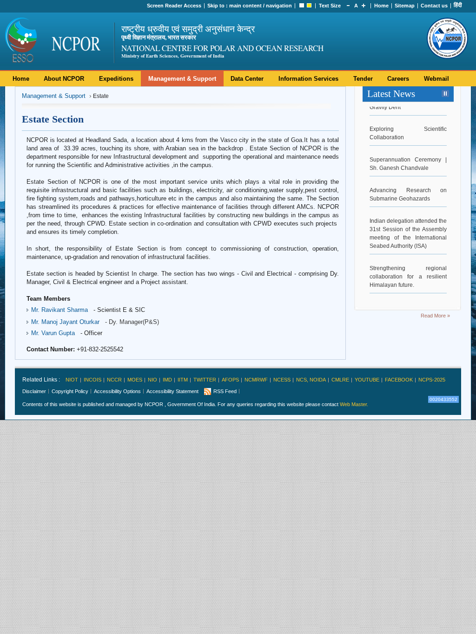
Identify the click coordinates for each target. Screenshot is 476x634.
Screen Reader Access (174, 5)
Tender (363, 78)
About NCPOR (64, 78)
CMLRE (340, 379)
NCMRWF (256, 379)
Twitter (204, 379)
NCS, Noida (311, 379)
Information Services (308, 78)
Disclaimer (34, 391)
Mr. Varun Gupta (53, 333)
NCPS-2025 (431, 379)
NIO (152, 379)
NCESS (282, 379)
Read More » (435, 315)
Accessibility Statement (172, 391)
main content (245, 5)
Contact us (434, 5)
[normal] (301, 5)
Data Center (247, 78)
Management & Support (182, 78)
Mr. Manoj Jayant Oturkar (65, 321)
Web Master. (354, 404)
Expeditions (116, 78)
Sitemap (405, 5)
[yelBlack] (309, 5)
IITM (183, 379)
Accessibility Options (117, 391)
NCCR (114, 379)
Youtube (367, 379)
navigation (279, 5)
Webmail (436, 78)
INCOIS (92, 379)
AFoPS (230, 379)
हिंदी (458, 5)
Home (381, 5)
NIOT (72, 379)
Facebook (399, 379)
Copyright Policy (70, 391)
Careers (398, 78)
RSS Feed (225, 391)
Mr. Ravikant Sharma (59, 309)
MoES (134, 379)
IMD (167, 379)
